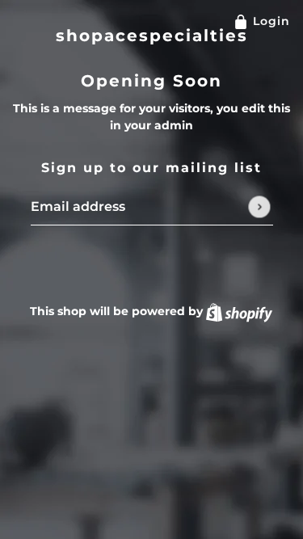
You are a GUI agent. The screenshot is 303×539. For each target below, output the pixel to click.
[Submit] (259, 206)
